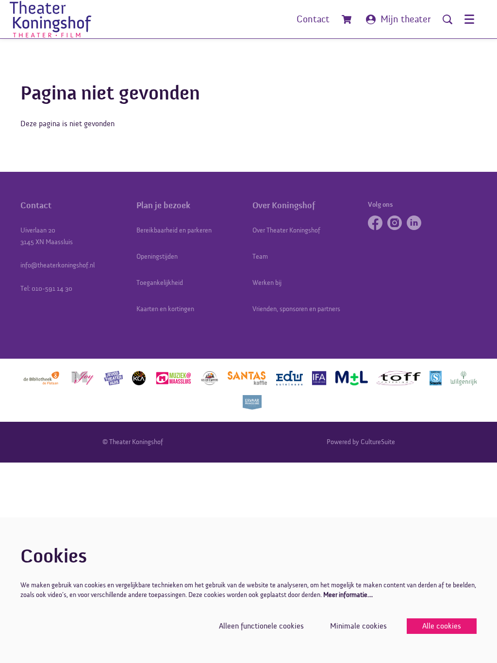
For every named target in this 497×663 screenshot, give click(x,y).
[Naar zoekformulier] (447, 19)
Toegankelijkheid (159, 282)
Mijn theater (406, 19)
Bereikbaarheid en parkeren (174, 230)
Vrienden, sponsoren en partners (296, 309)
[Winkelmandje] (347, 19)
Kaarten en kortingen (165, 309)
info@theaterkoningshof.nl (57, 265)
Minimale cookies (358, 626)
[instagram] (394, 222)
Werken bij (267, 282)
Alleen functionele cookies (261, 626)
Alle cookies (441, 626)
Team (260, 256)
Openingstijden (157, 256)
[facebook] (375, 222)
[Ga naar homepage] (56, 19)
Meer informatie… (348, 594)
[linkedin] (414, 222)
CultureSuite (378, 442)
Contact (313, 19)
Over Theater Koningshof (286, 230)
